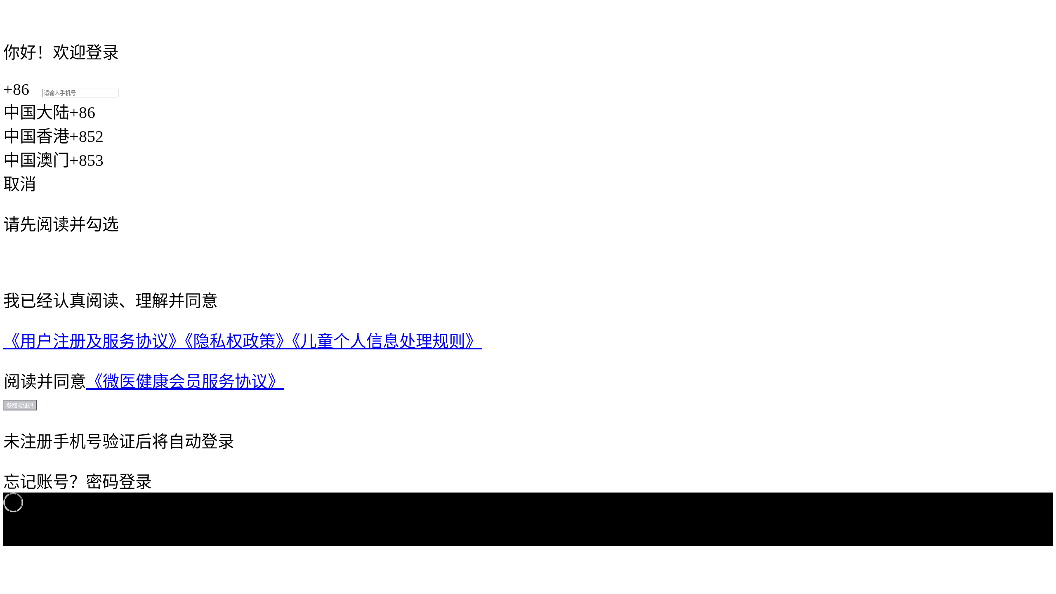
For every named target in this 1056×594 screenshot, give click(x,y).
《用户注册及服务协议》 (94, 341)
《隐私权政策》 (238, 341)
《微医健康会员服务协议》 (185, 381)
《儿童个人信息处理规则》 (387, 341)
